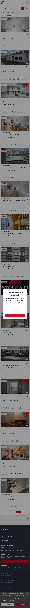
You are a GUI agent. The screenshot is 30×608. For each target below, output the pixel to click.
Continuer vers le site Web (15, 310)
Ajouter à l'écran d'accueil (15, 315)
